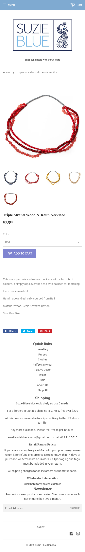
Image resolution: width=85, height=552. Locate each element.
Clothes (42, 359)
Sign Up (74, 508)
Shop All (42, 390)
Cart (79, 5)
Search (41, 526)
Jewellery (42, 349)
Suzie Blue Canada (45, 545)
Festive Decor (42, 369)
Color (6, 234)
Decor (42, 374)
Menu (11, 5)
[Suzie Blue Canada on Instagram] (78, 534)
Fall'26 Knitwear (42, 364)
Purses (42, 354)
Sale (42, 380)
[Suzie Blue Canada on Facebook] (71, 534)
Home (6, 72)
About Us (42, 385)
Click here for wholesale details (42, 484)
